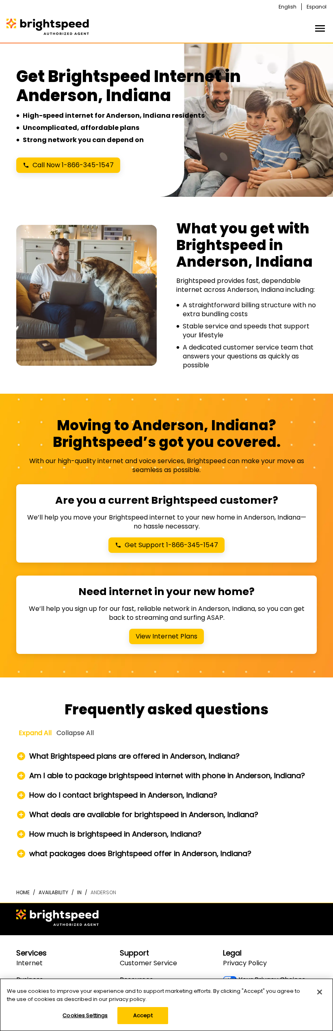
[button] (166, 756)
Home (23, 892)
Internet (29, 963)
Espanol (317, 6)
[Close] (320, 992)
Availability (53, 892)
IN (79, 892)
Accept (143, 1015)
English (287, 6)
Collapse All (75, 733)
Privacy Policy (245, 963)
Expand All (35, 733)
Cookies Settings (85, 1015)
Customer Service (148, 963)
